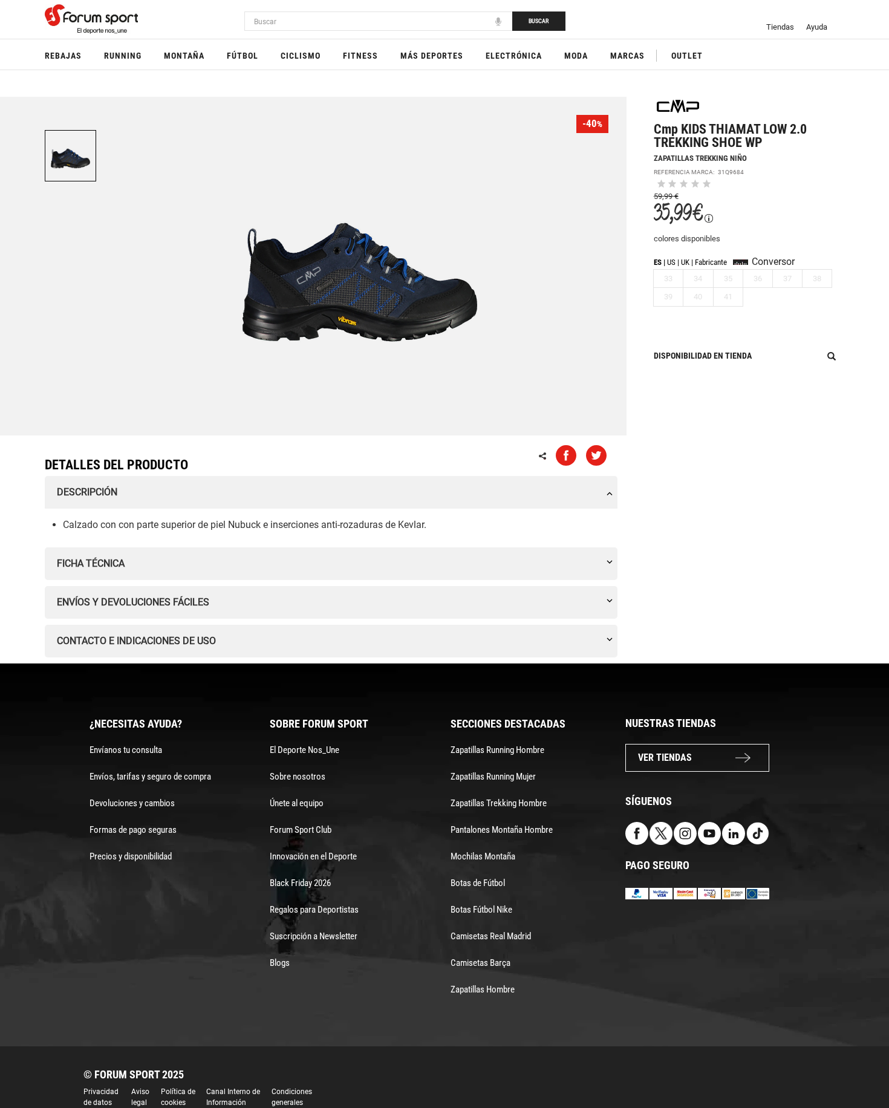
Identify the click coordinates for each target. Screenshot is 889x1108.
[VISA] (661, 893)
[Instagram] (685, 832)
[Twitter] (661, 832)
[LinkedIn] (733, 832)
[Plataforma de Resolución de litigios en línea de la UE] (757, 893)
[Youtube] (709, 832)
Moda (576, 55)
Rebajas (63, 55)
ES (658, 262)
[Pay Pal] (636, 893)
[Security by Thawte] (709, 893)
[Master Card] (685, 893)
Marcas (627, 55)
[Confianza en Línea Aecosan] (733, 893)
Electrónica (514, 55)
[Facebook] (636, 832)
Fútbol (242, 55)
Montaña (184, 55)
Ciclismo (301, 55)
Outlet (687, 55)
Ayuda (816, 26)
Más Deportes (431, 55)
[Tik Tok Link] (757, 832)
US (671, 262)
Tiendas (780, 26)
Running (123, 55)
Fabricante (711, 262)
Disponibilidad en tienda (703, 355)
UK (685, 262)
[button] (862, 1064)
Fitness (360, 55)
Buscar (539, 21)
